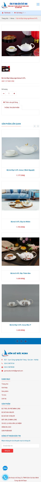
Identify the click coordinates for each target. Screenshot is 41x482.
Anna (12, 18)
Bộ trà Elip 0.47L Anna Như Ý (20, 325)
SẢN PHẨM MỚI (7, 431)
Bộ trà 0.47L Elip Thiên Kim (20, 273)
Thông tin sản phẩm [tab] (11, 107)
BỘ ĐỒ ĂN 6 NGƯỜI (8, 412)
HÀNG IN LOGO (6, 427)
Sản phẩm (5, 391)
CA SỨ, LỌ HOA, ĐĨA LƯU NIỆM (11, 423)
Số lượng (4, 89)
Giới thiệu (5, 387)
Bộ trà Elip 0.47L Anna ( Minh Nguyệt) (20, 170)
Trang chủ (5, 18)
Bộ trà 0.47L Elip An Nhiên (20, 222)
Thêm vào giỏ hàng (11, 102)
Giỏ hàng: (20, 13)
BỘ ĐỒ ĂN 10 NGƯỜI (8, 416)
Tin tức (4, 395)
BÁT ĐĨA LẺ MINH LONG (9, 420)
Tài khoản (7, 13)
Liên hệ (4, 398)
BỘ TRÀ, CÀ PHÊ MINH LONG (11, 408)
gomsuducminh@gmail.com (13, 371)
